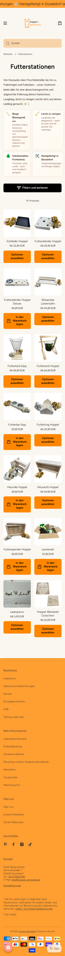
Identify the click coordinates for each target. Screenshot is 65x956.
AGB (5, 709)
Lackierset (48, 549)
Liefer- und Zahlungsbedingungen (34, 908)
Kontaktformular (12, 885)
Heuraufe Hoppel (47, 487)
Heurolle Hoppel (17, 487)
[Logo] (33, 23)
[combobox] (32, 43)
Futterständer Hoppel (48, 241)
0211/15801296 (16, 876)
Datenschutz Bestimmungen (19, 686)
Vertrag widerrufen (13, 717)
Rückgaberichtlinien (14, 701)
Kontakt (7, 693)
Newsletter (9, 769)
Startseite (7, 54)
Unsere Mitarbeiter (13, 814)
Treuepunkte (10, 777)
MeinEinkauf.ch (11, 785)
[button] (60, 23)
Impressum (9, 678)
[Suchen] (6, 43)
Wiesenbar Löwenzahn (48, 301)
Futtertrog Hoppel (48, 424)
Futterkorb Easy (17, 366)
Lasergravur (17, 611)
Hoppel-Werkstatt (27, 931)
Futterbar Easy (17, 424)
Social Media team (13, 822)
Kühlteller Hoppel (17, 241)
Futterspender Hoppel (17, 549)
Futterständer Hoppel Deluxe (17, 301)
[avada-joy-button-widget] (8, 947)
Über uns (8, 806)
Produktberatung (12, 746)
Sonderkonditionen (13, 754)
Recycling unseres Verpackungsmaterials (26, 761)
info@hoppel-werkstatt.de (25, 879)
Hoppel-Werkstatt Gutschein (48, 613)
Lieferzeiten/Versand (14, 738)
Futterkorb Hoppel (48, 366)
